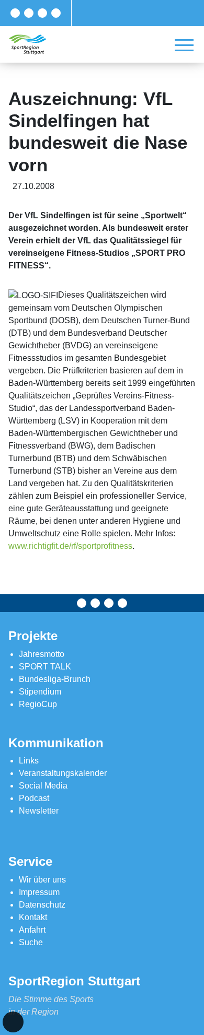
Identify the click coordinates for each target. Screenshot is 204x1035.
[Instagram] (42, 13)
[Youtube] (56, 13)
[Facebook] (15, 13)
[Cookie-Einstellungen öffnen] (13, 1022)
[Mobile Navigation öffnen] (184, 45)
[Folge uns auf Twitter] (28, 13)
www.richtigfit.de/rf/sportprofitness (70, 546)
